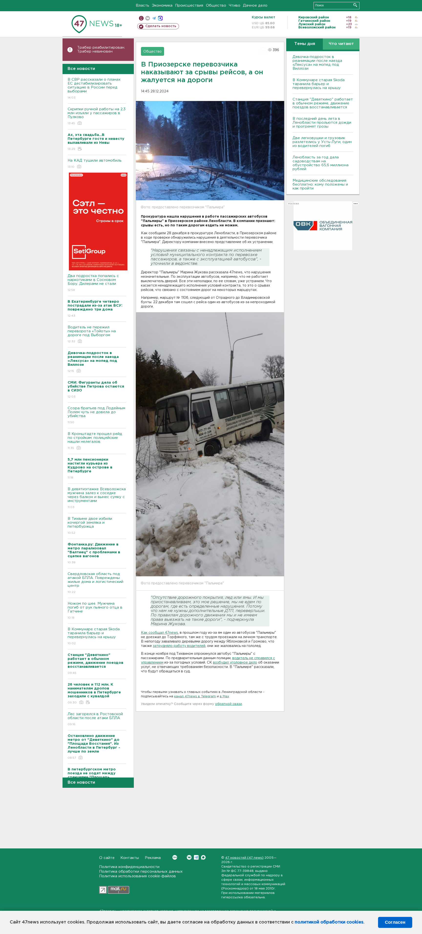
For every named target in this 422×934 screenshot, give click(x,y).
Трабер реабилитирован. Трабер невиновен (101, 49)
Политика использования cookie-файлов (137, 876)
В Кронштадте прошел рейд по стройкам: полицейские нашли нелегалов (95, 440)
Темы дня (304, 44)
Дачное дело (255, 5)
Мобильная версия (141, 18)
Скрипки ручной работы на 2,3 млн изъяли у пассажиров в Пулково (97, 116)
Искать (355, 5)
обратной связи (228, 704)
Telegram (196, 857)
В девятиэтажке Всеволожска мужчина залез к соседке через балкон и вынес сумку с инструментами (97, 498)
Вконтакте (189, 857)
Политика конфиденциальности (129, 866)
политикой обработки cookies (329, 922)
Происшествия (189, 5)
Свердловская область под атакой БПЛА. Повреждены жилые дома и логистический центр (95, 582)
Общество (216, 5)
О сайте (107, 857)
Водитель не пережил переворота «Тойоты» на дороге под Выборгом (92, 334)
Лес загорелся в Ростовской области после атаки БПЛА (95, 719)
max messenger (160, 18)
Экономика (162, 5)
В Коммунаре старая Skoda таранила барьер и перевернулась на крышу (94, 636)
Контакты (129, 857)
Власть (142, 5)
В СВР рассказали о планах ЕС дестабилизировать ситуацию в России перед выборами (94, 88)
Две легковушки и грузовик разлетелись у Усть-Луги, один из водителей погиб (322, 141)
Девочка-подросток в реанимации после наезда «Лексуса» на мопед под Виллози (317, 62)
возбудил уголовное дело (235, 662)
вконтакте (147, 18)
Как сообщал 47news (159, 632)
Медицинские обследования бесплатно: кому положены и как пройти (320, 184)
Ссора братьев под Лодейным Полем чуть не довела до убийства (96, 415)
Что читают (341, 44)
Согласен (395, 922)
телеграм (154, 18)
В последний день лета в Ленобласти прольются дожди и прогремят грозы (322, 122)
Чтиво (234, 5)
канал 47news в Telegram (195, 696)
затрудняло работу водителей (179, 646)
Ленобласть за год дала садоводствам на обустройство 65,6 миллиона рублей (320, 163)
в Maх (224, 696)
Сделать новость (160, 26)
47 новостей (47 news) (244, 857)
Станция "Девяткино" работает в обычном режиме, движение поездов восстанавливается (323, 103)
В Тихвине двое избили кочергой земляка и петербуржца (90, 525)
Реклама (153, 857)
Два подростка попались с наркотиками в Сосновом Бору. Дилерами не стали (93, 282)
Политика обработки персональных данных (141, 871)
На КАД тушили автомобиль (95, 163)
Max (203, 857)
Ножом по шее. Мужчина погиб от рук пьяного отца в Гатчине (95, 610)
